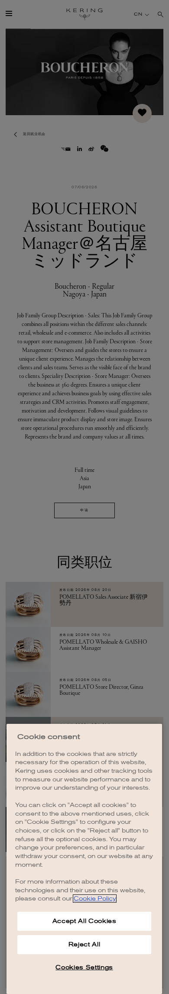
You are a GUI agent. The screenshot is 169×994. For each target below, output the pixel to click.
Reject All (84, 944)
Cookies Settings (84, 967)
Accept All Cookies (84, 921)
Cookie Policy (95, 898)
